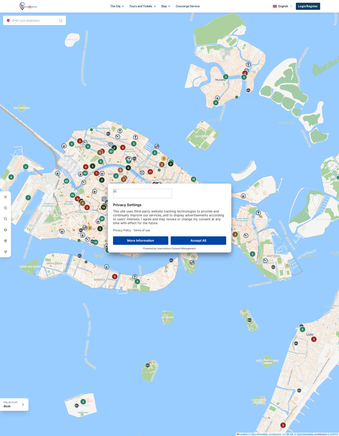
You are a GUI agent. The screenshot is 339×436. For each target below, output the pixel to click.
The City (115, 6)
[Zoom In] (5, 208)
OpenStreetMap (305, 434)
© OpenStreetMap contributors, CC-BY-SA (271, 434)
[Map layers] (5, 230)
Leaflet (243, 434)
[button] (91, 129)
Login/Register (308, 6)
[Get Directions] (5, 252)
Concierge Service (188, 6)
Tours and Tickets (140, 6)
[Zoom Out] (5, 219)
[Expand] (22, 405)
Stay (164, 6)
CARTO (334, 434)
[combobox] (34, 20)
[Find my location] (5, 241)
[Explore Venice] (5, 197)
